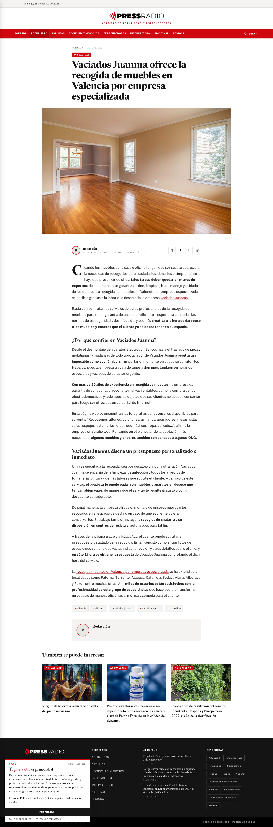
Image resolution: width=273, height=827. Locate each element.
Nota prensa (215, 765)
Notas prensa (234, 765)
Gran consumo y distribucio (223, 797)
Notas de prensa (234, 757)
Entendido (47, 812)
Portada (20, 33)
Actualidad (39, 33)
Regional (179, 33)
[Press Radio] (136, 16)
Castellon (175, 608)
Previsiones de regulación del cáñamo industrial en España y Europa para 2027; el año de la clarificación (198, 711)
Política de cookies (243, 821)
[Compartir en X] (172, 250)
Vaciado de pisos (151, 608)
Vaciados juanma (123, 608)
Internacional (140, 33)
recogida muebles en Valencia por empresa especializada (122, 571)
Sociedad (213, 805)
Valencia (81, 608)
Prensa (226, 773)
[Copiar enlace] (197, 250)
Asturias (58, 33)
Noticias (213, 773)
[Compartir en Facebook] (180, 250)
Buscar (253, 33)
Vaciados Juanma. (174, 297)
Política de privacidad (216, 821)
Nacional (161, 33)
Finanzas (213, 789)
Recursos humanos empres (223, 781)
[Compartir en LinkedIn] (189, 250)
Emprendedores (114, 33)
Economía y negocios (84, 33)
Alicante (99, 608)
